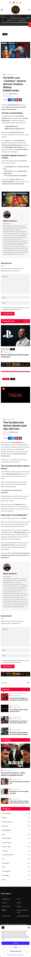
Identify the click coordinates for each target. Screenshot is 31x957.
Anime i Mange (7, 838)
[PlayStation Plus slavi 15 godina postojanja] (4, 791)
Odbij (15, 947)
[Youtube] (16, 99)
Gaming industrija (7, 822)
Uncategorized (6, 830)
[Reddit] (20, 99)
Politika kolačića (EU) (23, 916)
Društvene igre (7, 842)
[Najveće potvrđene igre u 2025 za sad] (4, 781)
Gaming (4, 817)
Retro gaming (6, 871)
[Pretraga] (29, 10)
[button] (28, 927)
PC (3, 859)
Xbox (4, 879)
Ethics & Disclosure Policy (22, 911)
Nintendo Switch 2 (21, 693)
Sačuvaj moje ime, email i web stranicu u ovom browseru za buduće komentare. (16, 308)
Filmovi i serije (14, 716)
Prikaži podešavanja (15, 951)
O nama (19, 906)
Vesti (17, 705)
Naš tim (19, 902)
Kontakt (4, 902)
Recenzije (5, 826)
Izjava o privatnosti (19, 954)
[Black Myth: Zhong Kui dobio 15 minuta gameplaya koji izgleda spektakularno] (4, 731)
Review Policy (6, 906)
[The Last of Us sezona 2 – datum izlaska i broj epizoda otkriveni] (15, 756)
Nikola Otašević (14, 93)
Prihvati (15, 943)
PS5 (4, 867)
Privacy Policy (6, 916)
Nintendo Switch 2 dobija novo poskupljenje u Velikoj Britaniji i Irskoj (19, 700)
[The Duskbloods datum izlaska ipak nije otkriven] (4, 708)
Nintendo (12, 693)
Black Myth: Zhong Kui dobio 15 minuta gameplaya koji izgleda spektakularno (19, 734)
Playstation (6, 863)
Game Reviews (6, 813)
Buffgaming (5, 899)
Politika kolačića (10, 954)
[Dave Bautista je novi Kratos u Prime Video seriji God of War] (4, 720)
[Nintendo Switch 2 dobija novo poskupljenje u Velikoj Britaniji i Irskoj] (4, 697)
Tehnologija (6, 875)
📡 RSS (4, 910)
